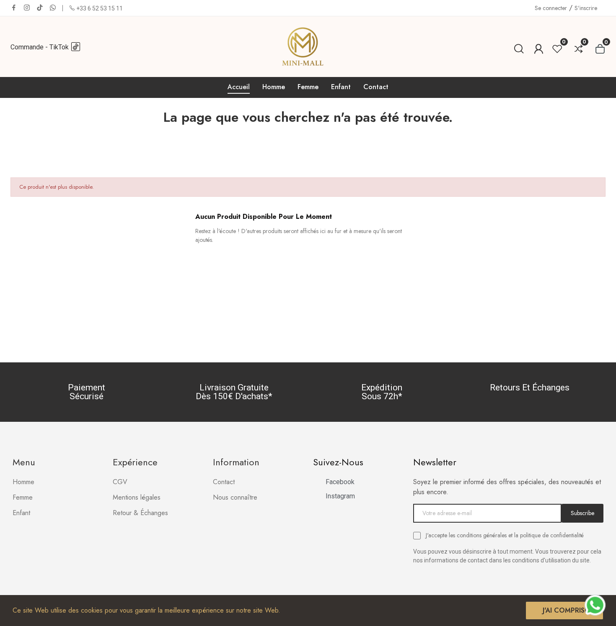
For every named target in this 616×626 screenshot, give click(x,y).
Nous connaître (235, 497)
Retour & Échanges (140, 513)
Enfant (21, 513)
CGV (120, 482)
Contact (224, 482)
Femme (23, 497)
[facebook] (13, 8)
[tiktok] (39, 8)
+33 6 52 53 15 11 (99, 8)
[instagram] (26, 8)
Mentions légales (136, 497)
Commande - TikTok (40, 47)
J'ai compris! (564, 610)
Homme (23, 482)
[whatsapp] (52, 8)
